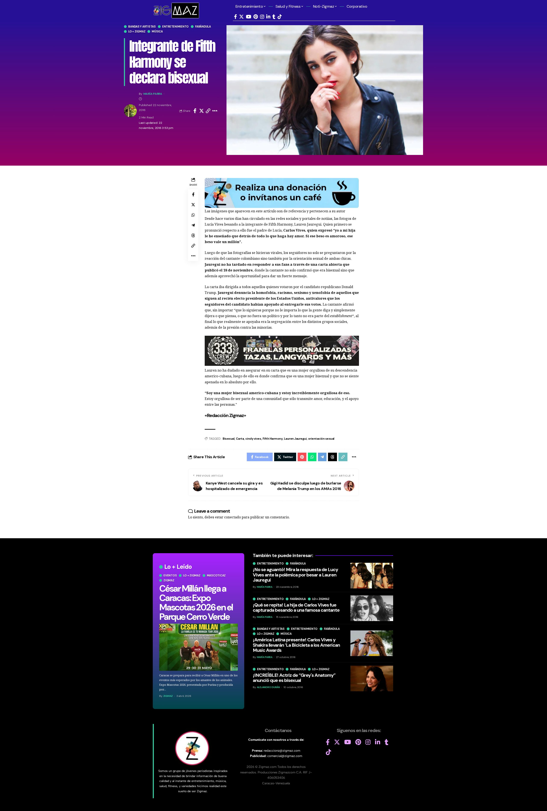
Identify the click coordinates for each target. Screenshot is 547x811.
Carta (240, 439)
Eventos (170, 575)
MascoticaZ (216, 575)
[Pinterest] (255, 17)
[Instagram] (262, 17)
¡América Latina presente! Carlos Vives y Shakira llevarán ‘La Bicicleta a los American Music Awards (296, 645)
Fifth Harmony (273, 439)
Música (157, 31)
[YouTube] (248, 17)
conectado (232, 517)
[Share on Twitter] (201, 110)
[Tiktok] (279, 17)
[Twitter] (241, 17)
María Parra (152, 94)
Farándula (203, 26)
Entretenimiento (175, 26)
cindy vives (253, 439)
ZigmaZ (168, 696)
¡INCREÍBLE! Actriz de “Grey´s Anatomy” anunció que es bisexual (294, 677)
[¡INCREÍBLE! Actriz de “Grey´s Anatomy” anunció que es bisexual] (371, 678)
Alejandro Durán (268, 687)
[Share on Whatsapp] (193, 215)
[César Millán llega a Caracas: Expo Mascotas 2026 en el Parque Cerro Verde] (198, 647)
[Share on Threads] (193, 235)
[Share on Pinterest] (302, 457)
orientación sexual (321, 439)
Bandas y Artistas (142, 26)
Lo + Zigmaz (136, 31)
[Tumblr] (273, 17)
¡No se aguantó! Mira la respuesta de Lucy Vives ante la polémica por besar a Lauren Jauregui (295, 574)
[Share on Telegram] (193, 225)
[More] (215, 110)
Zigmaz (168, 580)
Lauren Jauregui (295, 439)
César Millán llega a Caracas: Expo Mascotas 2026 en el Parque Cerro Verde (196, 603)
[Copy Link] (208, 110)
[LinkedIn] (268, 17)
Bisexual (228, 439)
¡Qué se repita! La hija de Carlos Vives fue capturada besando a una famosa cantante (296, 607)
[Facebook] (235, 17)
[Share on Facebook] (195, 110)
